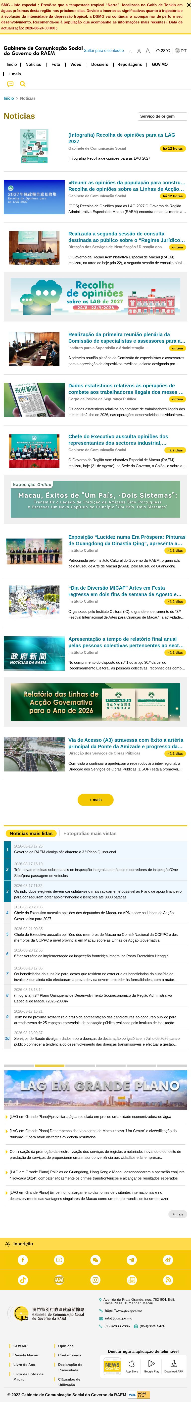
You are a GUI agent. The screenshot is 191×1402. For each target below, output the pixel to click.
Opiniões (66, 1346)
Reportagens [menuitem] (129, 64)
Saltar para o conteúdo (104, 50)
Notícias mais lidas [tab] (31, 833)
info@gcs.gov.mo (118, 1318)
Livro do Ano (24, 1365)
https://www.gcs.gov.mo (123, 1310)
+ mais (178, 1221)
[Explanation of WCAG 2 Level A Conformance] (139, 1395)
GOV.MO (20, 1346)
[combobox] (162, 116)
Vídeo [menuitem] (75, 64)
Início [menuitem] (12, 64)
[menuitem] (33, 64)
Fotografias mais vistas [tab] (90, 833)
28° (165, 51)
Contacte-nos (69, 1355)
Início (9, 98)
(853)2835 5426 (152, 1326)
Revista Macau (25, 1355)
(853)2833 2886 (117, 1326)
